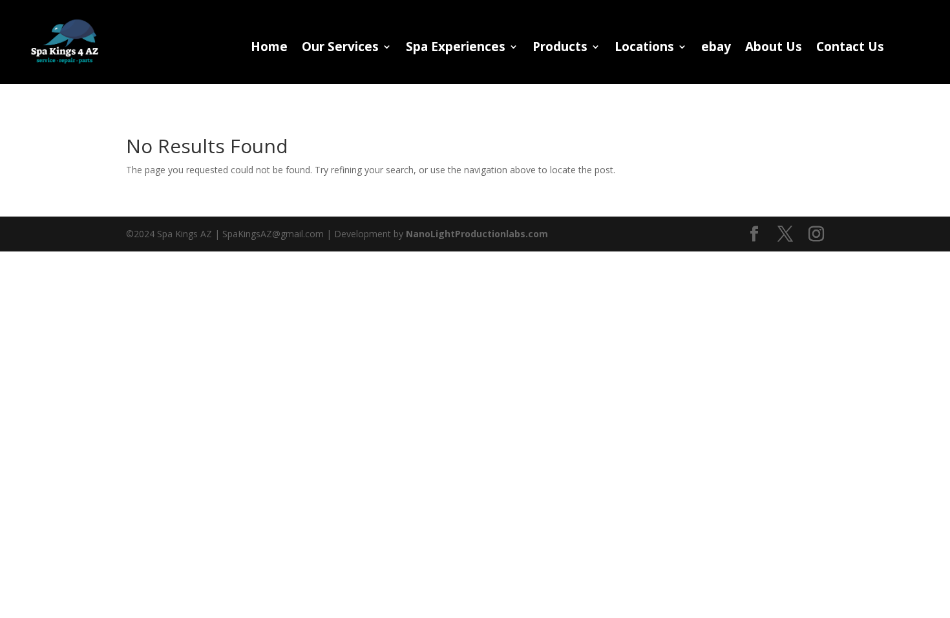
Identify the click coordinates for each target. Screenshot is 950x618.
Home (269, 48)
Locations (644, 48)
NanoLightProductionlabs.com (477, 234)
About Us (773, 48)
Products (560, 48)
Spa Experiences (455, 48)
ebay (716, 48)
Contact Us (850, 48)
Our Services (340, 48)
